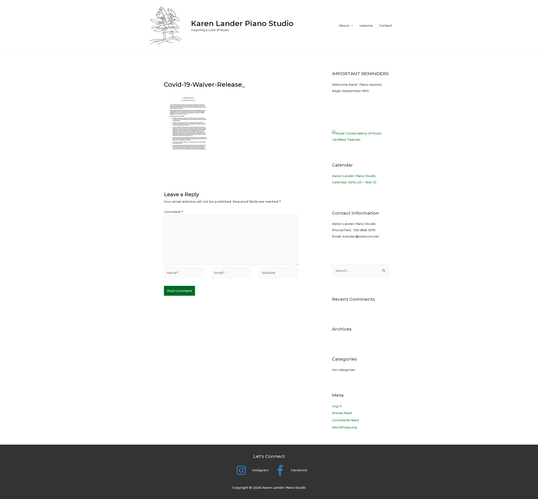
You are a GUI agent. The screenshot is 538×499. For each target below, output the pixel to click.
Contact (385, 26)
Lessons (366, 26)
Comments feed (345, 420)
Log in (337, 406)
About (344, 26)
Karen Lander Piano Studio (242, 23)
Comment (173, 212)
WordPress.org (344, 427)
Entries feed (342, 413)
